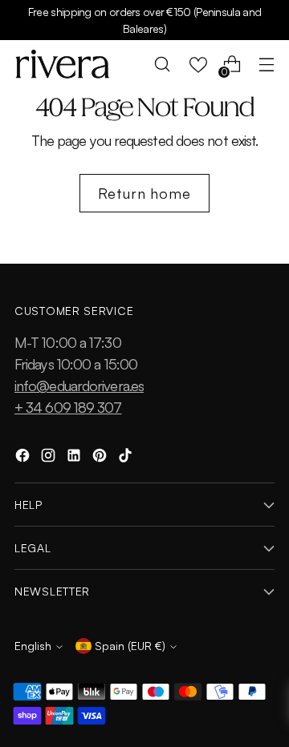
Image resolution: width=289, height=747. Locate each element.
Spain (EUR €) (130, 645)
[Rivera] (62, 64)
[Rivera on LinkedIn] (75, 458)
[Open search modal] (162, 64)
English (32, 645)
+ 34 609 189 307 (68, 407)
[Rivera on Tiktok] (126, 458)
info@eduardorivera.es (79, 385)
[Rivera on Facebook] (24, 458)
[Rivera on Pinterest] (101, 458)
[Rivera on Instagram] (49, 458)
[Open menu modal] (266, 64)
